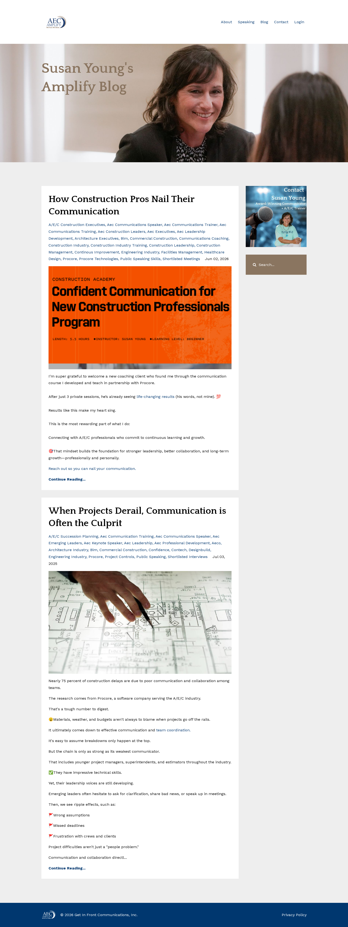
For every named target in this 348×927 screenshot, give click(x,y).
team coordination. (173, 730)
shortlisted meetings (181, 258)
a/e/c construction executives (77, 224)
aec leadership (138, 543)
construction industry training (119, 245)
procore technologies (98, 258)
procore (70, 258)
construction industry (69, 245)
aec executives (161, 231)
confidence (159, 550)
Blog (264, 22)
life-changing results (155, 396)
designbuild (199, 550)
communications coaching (203, 238)
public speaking (151, 556)
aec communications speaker (134, 224)
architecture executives (97, 238)
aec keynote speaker (103, 543)
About (226, 22)
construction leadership (171, 245)
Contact (281, 22)
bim (124, 238)
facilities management (181, 252)
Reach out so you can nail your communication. (92, 468)
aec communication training (127, 536)
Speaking (246, 22)
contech (179, 550)
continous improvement (97, 252)
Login (299, 22)
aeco (216, 543)
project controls (119, 556)
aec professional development (182, 543)
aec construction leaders (121, 231)
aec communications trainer (191, 224)
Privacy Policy (294, 915)
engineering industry (140, 252)
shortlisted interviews (188, 556)
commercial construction (153, 238)
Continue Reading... (67, 479)
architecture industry (68, 550)
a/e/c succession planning (73, 536)
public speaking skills (140, 258)
